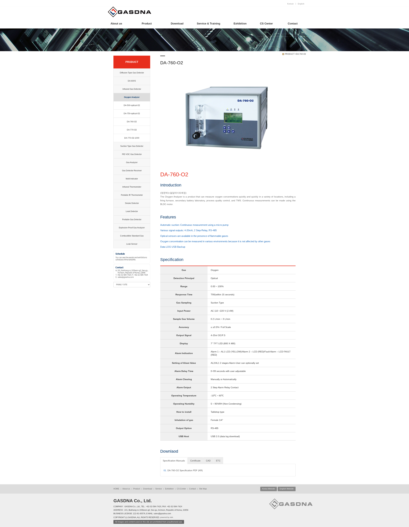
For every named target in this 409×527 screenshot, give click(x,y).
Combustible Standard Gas (132, 236)
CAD (208, 460)
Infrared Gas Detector (132, 89)
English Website (287, 489)
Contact (293, 23)
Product (147, 23)
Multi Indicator (132, 179)
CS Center (266, 23)
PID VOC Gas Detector (132, 154)
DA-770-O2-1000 (131, 138)
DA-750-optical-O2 (132, 113)
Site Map (203, 489)
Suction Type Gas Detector (131, 146)
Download (177, 23)
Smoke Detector (132, 203)
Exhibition (240, 23)
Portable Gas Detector (131, 219)
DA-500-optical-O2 (132, 105)
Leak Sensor (131, 244)
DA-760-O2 (132, 122)
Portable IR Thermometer (132, 195)
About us (116, 23)
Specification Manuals (174, 460)
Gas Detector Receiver (132, 170)
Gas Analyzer (132, 162)
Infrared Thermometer (131, 187)
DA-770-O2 (132, 130)
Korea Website (268, 489)
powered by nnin (166, 517)
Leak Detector (132, 211)
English (301, 4)
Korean (290, 4)
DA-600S (132, 81)
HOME (116, 489)
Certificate (195, 460)
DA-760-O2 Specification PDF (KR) (183, 470)
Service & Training (208, 23)
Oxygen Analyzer (132, 97)
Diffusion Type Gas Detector (132, 73)
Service (158, 489)
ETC (218, 460)
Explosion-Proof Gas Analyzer (132, 228)
